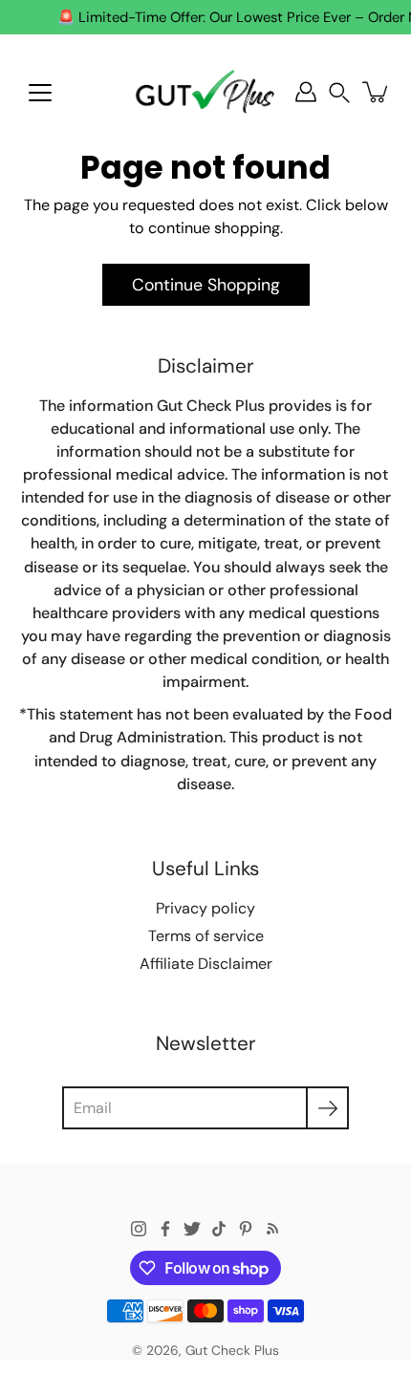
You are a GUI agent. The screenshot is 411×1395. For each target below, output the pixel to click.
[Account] (306, 91)
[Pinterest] (245, 1228)
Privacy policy (205, 908)
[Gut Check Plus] (205, 92)
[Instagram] (138, 1228)
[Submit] (327, 1107)
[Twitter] (192, 1228)
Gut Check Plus (232, 1350)
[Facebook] (165, 1228)
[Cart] (376, 91)
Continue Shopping (206, 284)
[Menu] (40, 93)
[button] (339, 92)
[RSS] (272, 1228)
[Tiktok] (218, 1228)
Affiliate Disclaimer (206, 964)
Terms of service (206, 936)
